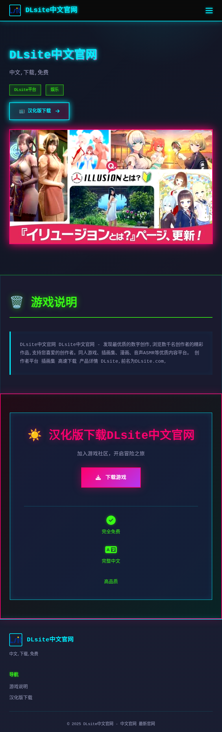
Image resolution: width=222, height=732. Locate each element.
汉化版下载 (20, 698)
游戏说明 (18, 687)
